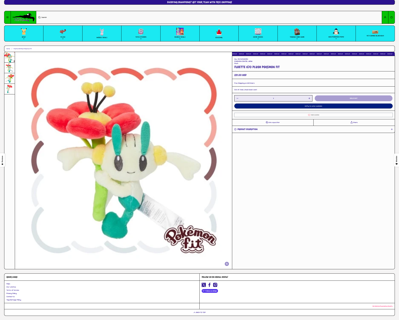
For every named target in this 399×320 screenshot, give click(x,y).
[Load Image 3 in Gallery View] (9, 78)
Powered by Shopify (386, 306)
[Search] (38, 17)
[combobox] (209, 17)
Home (8, 49)
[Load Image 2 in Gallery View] (9, 68)
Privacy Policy (11, 293)
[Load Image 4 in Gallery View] (9, 89)
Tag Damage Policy (13, 300)
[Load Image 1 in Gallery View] (9, 57)
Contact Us (10, 296)
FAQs (8, 284)
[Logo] (23, 17)
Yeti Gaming (376, 306)
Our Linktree (11, 287)
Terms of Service (12, 290)
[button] (391, 17)
